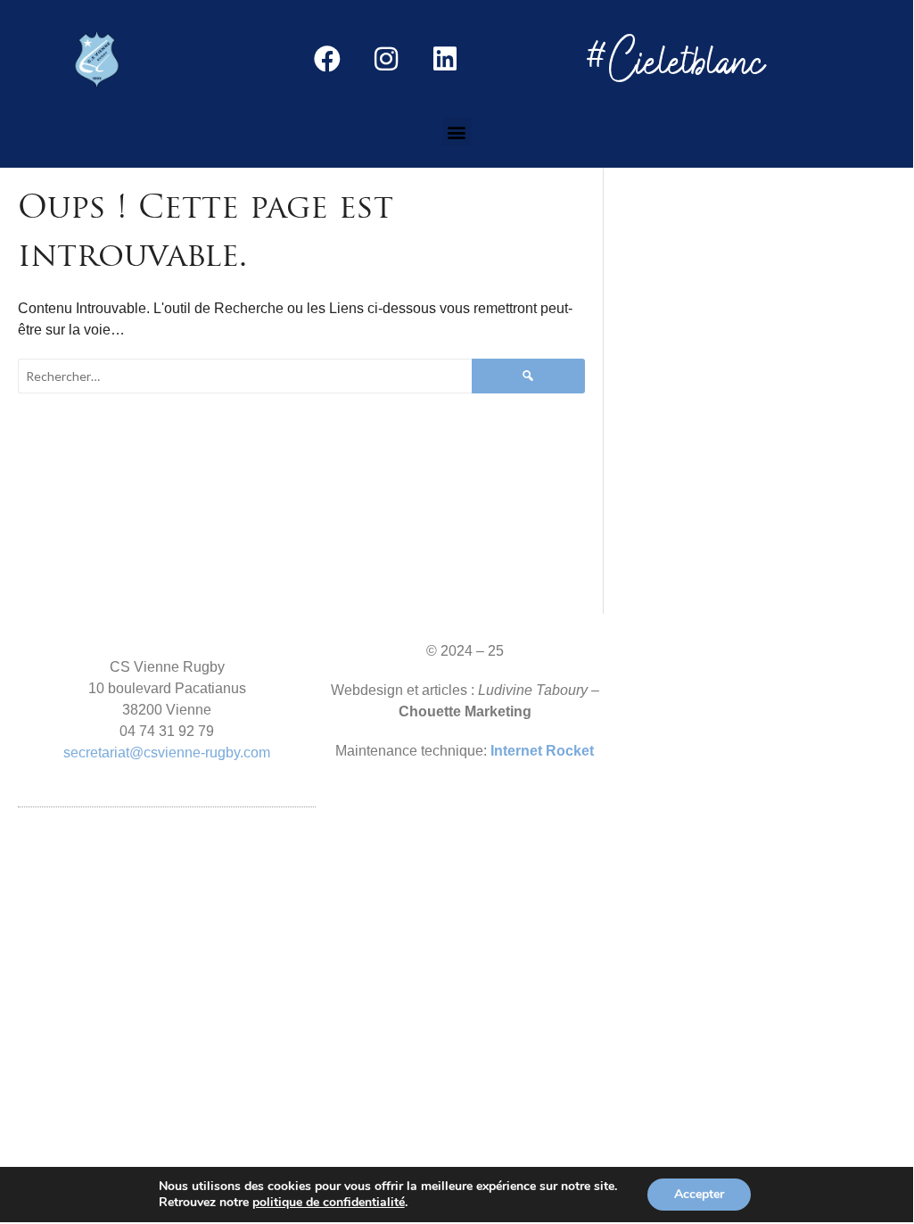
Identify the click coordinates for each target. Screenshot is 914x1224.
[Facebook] (327, 59)
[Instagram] (386, 59)
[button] (457, 131)
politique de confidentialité (328, 1203)
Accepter (699, 1194)
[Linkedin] (445, 59)
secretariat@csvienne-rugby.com (166, 752)
